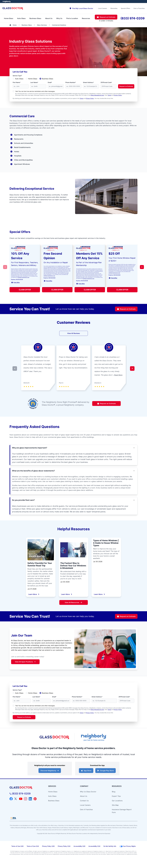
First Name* (16, 82)
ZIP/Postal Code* (106, 82)
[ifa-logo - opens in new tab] (13, 818)
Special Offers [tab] (125, 8)
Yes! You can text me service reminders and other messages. (35, 91)
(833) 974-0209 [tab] (132, 18)
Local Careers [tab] (102, 8)
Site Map (115, 805)
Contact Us (84, 801)
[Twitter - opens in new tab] (16, 798)
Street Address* (88, 82)
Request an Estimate (126, 86)
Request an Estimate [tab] (107, 17)
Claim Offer (25, 290)
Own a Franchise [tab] (139, 8)
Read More (118, 375)
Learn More (32, 594)
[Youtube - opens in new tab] (20, 798)
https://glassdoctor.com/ (97, 95)
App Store (87, 771)
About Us (83, 796)
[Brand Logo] (26, 787)
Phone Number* (70, 82)
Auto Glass (19, 79)
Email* (50, 82)
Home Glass (32, 79)
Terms (109, 95)
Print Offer (17, 282)
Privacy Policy (118, 95)
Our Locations (117, 801)
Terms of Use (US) (17, 846)
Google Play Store (107, 771)
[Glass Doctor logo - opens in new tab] (55, 737)
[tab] (81, 8)
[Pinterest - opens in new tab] (35, 798)
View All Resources (72, 602)
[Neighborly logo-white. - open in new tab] (6, 1)
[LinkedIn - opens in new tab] (30, 798)
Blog (113, 792)
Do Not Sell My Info (110, 846)
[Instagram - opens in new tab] (25, 798)
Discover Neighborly (48, 771)
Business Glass (47, 79)
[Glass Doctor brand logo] (12, 8)
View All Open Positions (24, 662)
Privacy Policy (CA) (64, 846)
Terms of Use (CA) (33, 846)
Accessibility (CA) (94, 846)
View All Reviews (73, 333)
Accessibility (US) (79, 846)
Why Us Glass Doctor (88, 792)
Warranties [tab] (114, 8)
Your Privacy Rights (129, 846)
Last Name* (34, 82)
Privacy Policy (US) (48, 846)
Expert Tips (116, 796)
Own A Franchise (86, 809)
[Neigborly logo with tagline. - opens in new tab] (93, 737)
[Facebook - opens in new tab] (11, 798)
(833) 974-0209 (21, 793)
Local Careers (85, 805)
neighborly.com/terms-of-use (23, 277)
